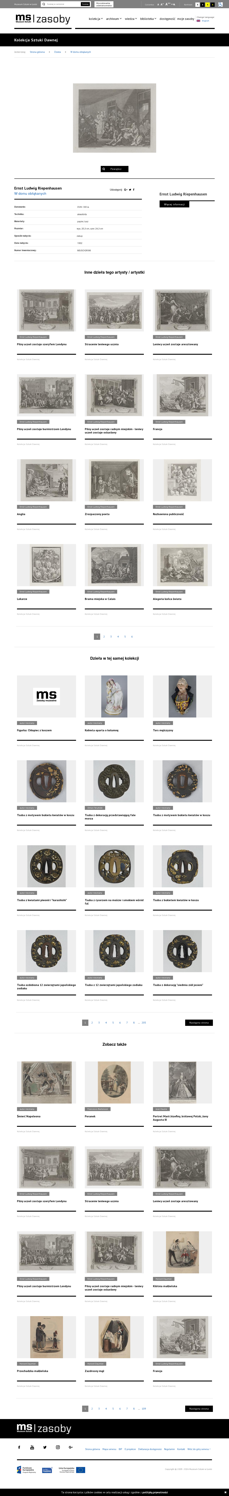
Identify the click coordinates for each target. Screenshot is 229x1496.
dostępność (167, 19)
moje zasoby (185, 19)
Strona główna (37, 52)
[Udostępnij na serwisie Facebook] (133, 189)
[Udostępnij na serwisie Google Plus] (126, 189)
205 (144, 1022)
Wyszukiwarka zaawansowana (104, 4)
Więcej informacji (174, 204)
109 (144, 1408)
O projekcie (130, 1449)
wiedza (129, 19)
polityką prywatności (155, 1492)
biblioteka (147, 19)
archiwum (112, 19)
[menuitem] (96, 19)
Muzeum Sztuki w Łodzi (25, 4)
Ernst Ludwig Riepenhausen (38, 188)
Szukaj (85, 4)
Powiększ (116, 169)
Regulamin (169, 1449)
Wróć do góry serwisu (199, 1449)
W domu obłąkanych (80, 52)
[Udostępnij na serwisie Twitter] (130, 189)
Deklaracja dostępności (150, 1449)
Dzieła (57, 52)
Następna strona (199, 1022)
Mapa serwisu (109, 1449)
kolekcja (94, 19)
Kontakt (181, 1449)
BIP (120, 1449)
